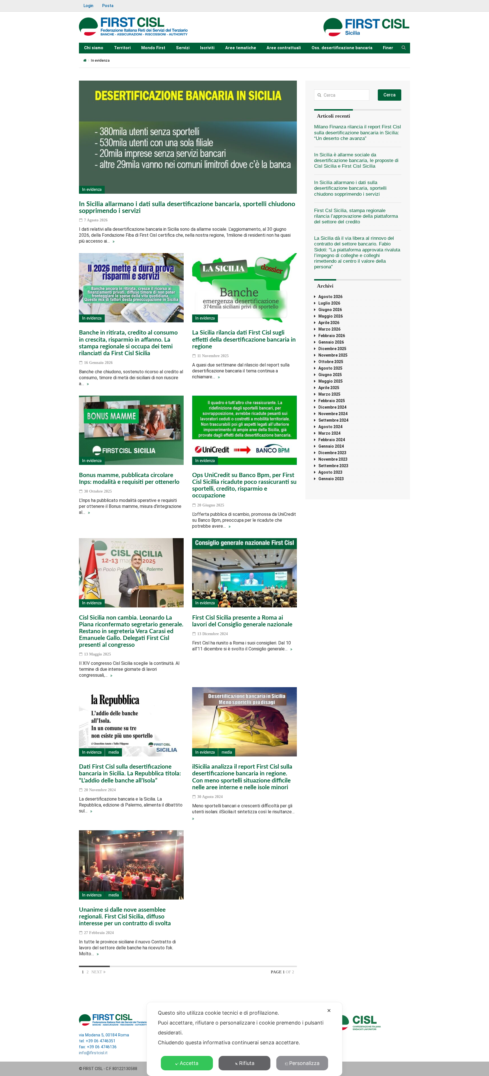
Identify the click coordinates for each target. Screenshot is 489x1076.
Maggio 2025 (330, 381)
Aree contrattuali (284, 48)
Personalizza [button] (304, 1063)
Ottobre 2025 (330, 361)
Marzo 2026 (329, 329)
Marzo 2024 (329, 433)
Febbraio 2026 (331, 335)
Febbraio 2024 (331, 439)
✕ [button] (329, 1011)
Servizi (183, 48)
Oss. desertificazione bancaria (342, 48)
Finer (388, 48)
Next (97, 972)
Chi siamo (93, 48)
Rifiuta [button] (246, 1063)
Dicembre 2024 (332, 407)
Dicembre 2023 (332, 452)
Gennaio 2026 (331, 342)
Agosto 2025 (330, 368)
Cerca (389, 95)
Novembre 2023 (333, 459)
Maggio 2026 (330, 316)
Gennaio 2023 (331, 478)
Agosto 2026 (330, 296)
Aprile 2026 (328, 322)
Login (88, 5)
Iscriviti (207, 48)
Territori (122, 48)
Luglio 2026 (329, 303)
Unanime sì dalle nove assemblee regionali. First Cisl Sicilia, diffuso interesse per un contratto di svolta (125, 916)
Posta (107, 5)
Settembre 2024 (333, 420)
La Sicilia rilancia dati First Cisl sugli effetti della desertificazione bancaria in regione (244, 339)
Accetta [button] (189, 1063)
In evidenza (92, 190)
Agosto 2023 (330, 472)
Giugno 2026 (330, 309)
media (113, 752)
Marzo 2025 (329, 394)
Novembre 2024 (333, 413)
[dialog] (244, 1039)
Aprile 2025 (328, 387)
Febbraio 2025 (331, 400)
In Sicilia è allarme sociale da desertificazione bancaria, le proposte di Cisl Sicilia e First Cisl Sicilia (356, 160)
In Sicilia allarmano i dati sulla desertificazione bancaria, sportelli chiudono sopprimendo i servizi (350, 188)
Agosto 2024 (330, 426)
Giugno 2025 (330, 374)
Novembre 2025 (333, 355)
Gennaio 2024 (331, 446)
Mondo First (153, 48)
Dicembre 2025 (332, 348)
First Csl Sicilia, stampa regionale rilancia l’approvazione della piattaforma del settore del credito (356, 216)
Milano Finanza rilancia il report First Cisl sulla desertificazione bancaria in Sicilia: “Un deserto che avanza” (357, 132)
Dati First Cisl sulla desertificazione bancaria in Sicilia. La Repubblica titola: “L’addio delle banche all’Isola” (130, 773)
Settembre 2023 (333, 465)
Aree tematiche (240, 48)
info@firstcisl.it (93, 1053)
